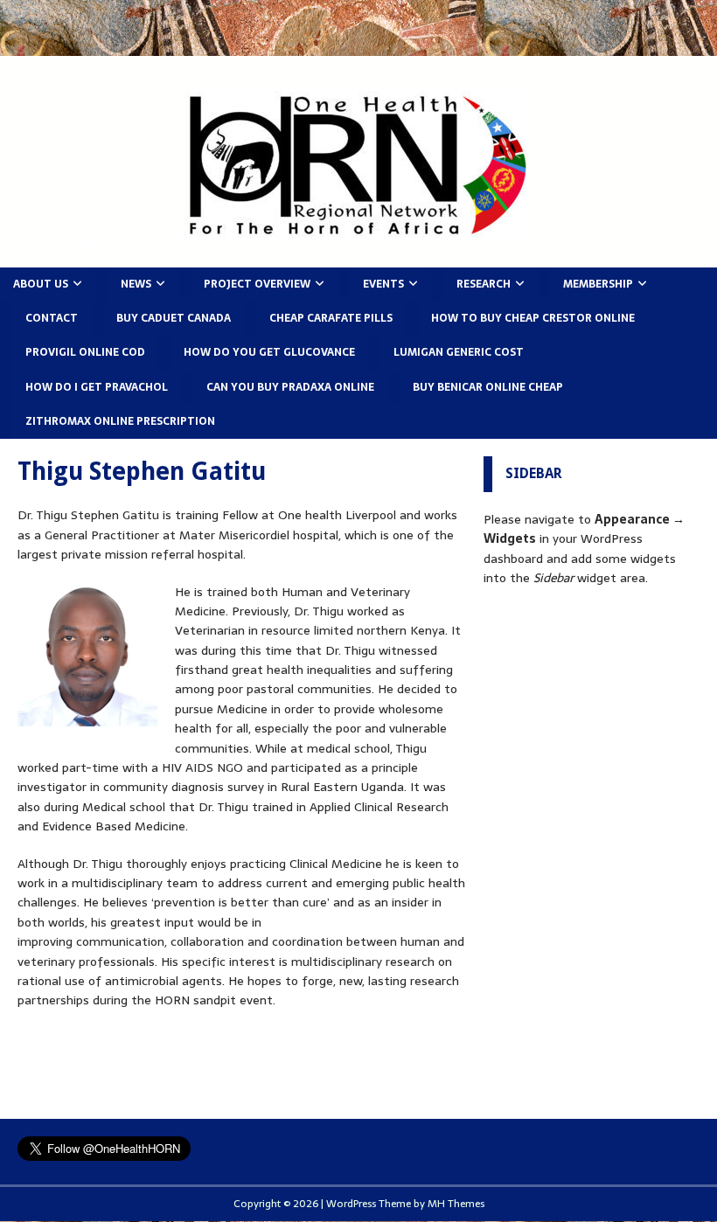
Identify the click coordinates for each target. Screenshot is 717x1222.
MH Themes (456, 1203)
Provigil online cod (85, 352)
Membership (598, 284)
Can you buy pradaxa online (290, 387)
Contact (51, 318)
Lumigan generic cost (458, 352)
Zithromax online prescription (120, 421)
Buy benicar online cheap (488, 387)
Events (383, 284)
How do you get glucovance (269, 352)
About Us (40, 284)
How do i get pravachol (96, 387)
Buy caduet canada (173, 318)
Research (483, 284)
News (136, 284)
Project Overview (257, 284)
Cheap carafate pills (331, 318)
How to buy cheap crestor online (533, 318)
